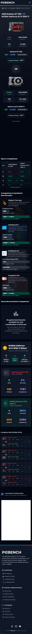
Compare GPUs (9, 582)
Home (5, 8)
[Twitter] (12, 626)
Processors (8, 573)
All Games (8, 591)
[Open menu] (29, 2)
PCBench (12, 630)
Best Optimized (9, 597)
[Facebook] (20, 626)
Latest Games (9, 594)
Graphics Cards (10, 576)
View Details (22, 54)
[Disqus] (16, 520)
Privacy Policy (9, 614)
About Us (7, 608)
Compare (12, 8)
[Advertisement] (16, 138)
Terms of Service (10, 617)
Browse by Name (10, 600)
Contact (7, 611)
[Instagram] (16, 626)
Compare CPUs (9, 579)
